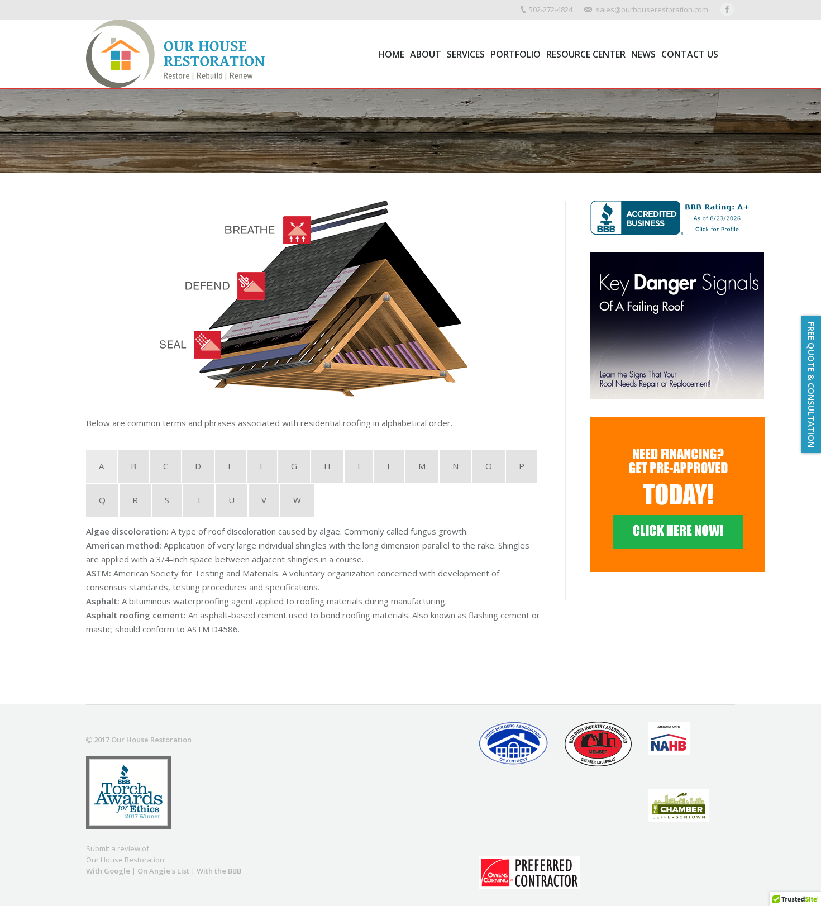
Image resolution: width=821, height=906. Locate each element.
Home (96, 150)
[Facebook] (727, 9)
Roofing (130, 150)
